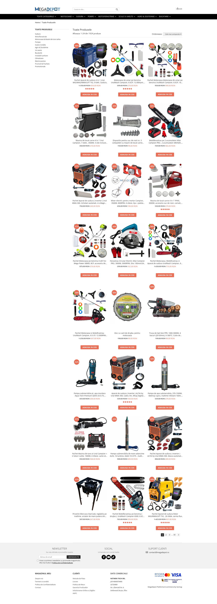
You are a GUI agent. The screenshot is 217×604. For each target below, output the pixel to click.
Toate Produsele (49, 22)
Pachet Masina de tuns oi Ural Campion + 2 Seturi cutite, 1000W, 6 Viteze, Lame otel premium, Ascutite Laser (89, 454)
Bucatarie (38, 53)
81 (175, 535)
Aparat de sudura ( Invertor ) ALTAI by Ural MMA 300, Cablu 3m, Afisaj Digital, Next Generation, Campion (127, 394)
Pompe (37, 42)
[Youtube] (108, 557)
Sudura (37, 34)
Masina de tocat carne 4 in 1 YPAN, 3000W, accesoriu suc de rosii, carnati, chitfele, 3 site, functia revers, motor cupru (165, 201)
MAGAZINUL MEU (43, 573)
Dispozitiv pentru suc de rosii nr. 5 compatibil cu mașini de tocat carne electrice (127, 141)
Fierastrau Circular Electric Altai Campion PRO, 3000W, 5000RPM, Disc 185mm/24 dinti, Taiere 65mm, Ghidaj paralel (127, 262)
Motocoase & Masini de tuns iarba (47, 39)
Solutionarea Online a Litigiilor (84, 590)
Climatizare (39, 58)
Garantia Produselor (80, 587)
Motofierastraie (41, 36)
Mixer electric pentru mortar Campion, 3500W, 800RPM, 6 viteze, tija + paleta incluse (127, 201)
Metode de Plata (79, 578)
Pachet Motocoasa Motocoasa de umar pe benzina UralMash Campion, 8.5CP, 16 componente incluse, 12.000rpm (164, 81)
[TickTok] (113, 557)
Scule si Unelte (40, 45)
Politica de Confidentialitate (62, 563)
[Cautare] (117, 9)
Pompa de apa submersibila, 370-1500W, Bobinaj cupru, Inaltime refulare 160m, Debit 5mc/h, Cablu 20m (165, 394)
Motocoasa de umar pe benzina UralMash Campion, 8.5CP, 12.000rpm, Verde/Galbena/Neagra (127, 81)
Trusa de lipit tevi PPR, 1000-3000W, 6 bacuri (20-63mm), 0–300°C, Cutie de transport (165, 334)
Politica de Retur (79, 584)
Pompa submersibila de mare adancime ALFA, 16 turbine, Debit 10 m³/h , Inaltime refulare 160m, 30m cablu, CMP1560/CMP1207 (127, 454)
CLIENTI (76, 573)
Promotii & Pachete (42, 64)
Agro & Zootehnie (41, 47)
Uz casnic (38, 50)
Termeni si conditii (42, 581)
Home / (38, 22)
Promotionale (40, 66)
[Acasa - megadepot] (47, 9)
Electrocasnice (40, 61)
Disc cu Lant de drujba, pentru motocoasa (127, 334)
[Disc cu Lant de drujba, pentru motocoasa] (127, 307)
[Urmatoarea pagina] (178, 534)
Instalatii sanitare (41, 55)
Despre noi (39, 578)
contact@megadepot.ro (159, 552)
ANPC (75, 593)
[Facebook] (104, 557)
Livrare (75, 581)
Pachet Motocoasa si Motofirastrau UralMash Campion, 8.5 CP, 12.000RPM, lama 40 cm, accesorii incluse (89, 334)
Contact (38, 587)
